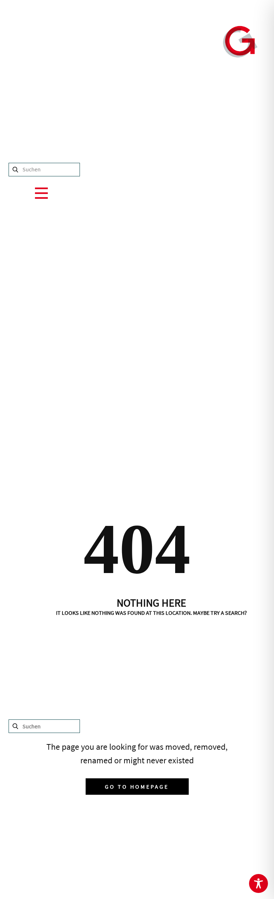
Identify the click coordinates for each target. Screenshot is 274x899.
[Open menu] (41, 193)
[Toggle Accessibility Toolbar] (258, 883)
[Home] (240, 42)
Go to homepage (137, 786)
